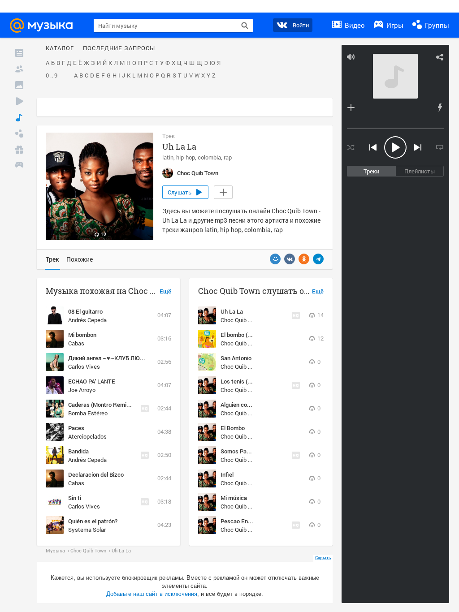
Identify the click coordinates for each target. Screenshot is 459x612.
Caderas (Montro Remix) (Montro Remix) (120, 405)
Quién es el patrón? (92, 521)
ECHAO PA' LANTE (91, 381)
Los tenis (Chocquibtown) (253, 381)
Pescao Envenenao (245, 521)
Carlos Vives (84, 366)
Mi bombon (82, 335)
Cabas (76, 343)
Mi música (234, 498)
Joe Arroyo (81, 390)
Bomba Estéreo (88, 413)
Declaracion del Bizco (96, 474)
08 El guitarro (85, 311)
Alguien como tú (241, 405)
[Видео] (19, 101)
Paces (76, 428)
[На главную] (45, 25)
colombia (209, 157)
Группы (436, 25)
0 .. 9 (51, 75)
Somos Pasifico (241, 451)
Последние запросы (119, 48)
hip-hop (185, 157)
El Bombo (233, 428)
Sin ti (74, 498)
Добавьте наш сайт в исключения (151, 593)
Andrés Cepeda (87, 320)
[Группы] (19, 133)
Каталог (60, 48)
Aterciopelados (87, 436)
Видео (354, 25)
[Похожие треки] (440, 107)
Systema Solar (87, 530)
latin (167, 157)
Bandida (78, 451)
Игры (394, 25)
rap (228, 157)
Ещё (165, 291)
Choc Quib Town (241, 320)
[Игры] (19, 166)
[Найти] (245, 25)
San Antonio (236, 358)
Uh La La (232, 311)
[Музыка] (19, 117)
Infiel (227, 474)
